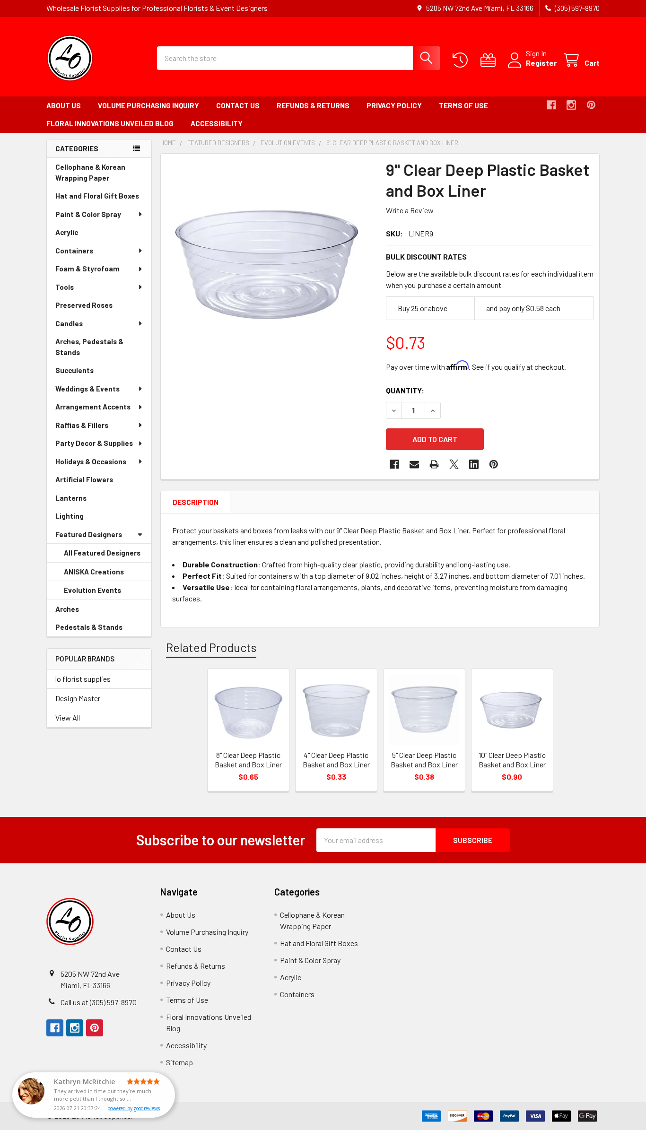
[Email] (414, 464)
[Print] (434, 464)
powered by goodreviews (133, 1108)
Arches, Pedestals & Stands (89, 349)
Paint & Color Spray (88, 214)
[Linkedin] (473, 464)
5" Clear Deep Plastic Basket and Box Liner (424, 759)
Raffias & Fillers (81, 425)
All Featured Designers (102, 552)
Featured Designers (88, 534)
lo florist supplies (83, 678)
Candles (69, 323)
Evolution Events (106, 593)
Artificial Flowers (97, 482)
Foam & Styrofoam (87, 268)
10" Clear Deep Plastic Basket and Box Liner (512, 759)
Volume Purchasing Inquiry (148, 105)
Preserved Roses (97, 307)
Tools (64, 287)
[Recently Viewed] (462, 60)
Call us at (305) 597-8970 (99, 1002)
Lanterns (84, 500)
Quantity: (405, 390)
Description (195, 502)
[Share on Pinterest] (493, 464)
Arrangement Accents (93, 406)
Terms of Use (463, 105)
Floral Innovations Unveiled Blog (110, 123)
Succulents (87, 373)
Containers (74, 250)
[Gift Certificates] (490, 60)
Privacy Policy (394, 105)
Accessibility (217, 123)
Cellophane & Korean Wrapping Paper (95, 175)
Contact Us (238, 105)
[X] (454, 464)
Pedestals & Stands (102, 629)
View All (67, 717)
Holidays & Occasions (90, 461)
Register (541, 62)
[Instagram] (571, 104)
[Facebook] (551, 104)
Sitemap (179, 1062)
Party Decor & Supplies (94, 443)
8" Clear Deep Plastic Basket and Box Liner (248, 759)
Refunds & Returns (313, 105)
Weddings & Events (87, 388)
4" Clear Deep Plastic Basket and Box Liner (336, 759)
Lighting (82, 518)
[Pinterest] (591, 104)
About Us (63, 105)
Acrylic (80, 235)
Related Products (211, 647)
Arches (80, 611)
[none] (270, 263)
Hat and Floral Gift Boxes (103, 198)
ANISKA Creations (107, 574)
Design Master (77, 698)
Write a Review (410, 210)
